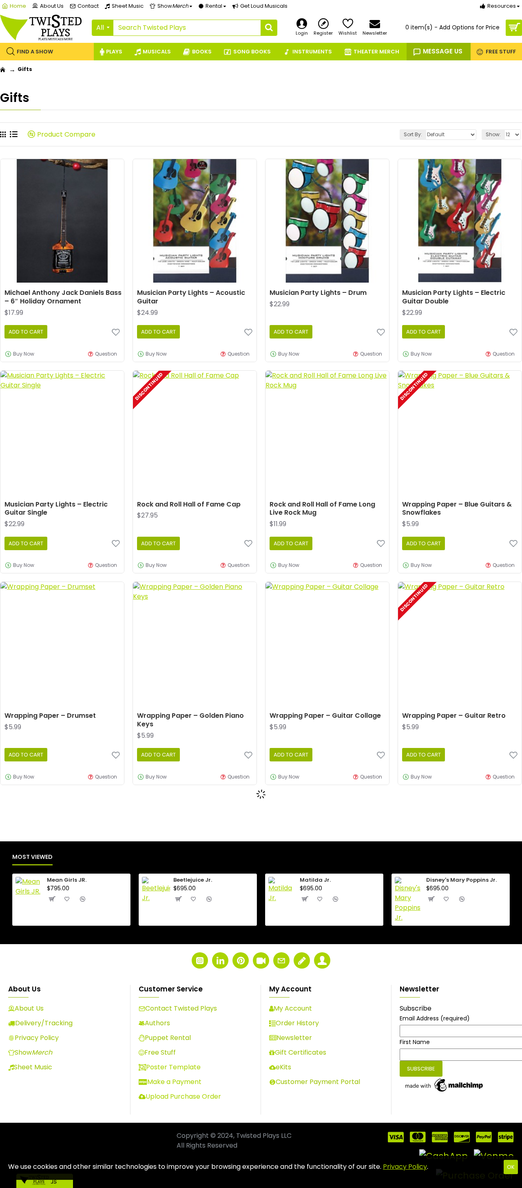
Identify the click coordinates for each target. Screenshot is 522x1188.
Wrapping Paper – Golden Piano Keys (190, 720)
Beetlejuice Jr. (192, 880)
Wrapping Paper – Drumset (50, 716)
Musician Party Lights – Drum (318, 293)
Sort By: (413, 134)
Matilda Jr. (315, 880)
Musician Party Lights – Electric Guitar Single (56, 509)
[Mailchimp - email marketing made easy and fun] (444, 1085)
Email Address (435, 1018)
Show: (493, 134)
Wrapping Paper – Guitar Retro (454, 716)
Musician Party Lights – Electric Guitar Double (453, 297)
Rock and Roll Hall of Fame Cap (189, 504)
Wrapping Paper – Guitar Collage (325, 716)
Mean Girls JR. (66, 880)
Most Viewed (32, 857)
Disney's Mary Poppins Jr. (461, 880)
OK (511, 1167)
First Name (415, 1042)
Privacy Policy (405, 1166)
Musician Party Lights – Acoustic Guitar (191, 297)
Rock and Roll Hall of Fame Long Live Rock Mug (322, 509)
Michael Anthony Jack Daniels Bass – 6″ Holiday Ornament (63, 297)
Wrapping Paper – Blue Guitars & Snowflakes (457, 509)
